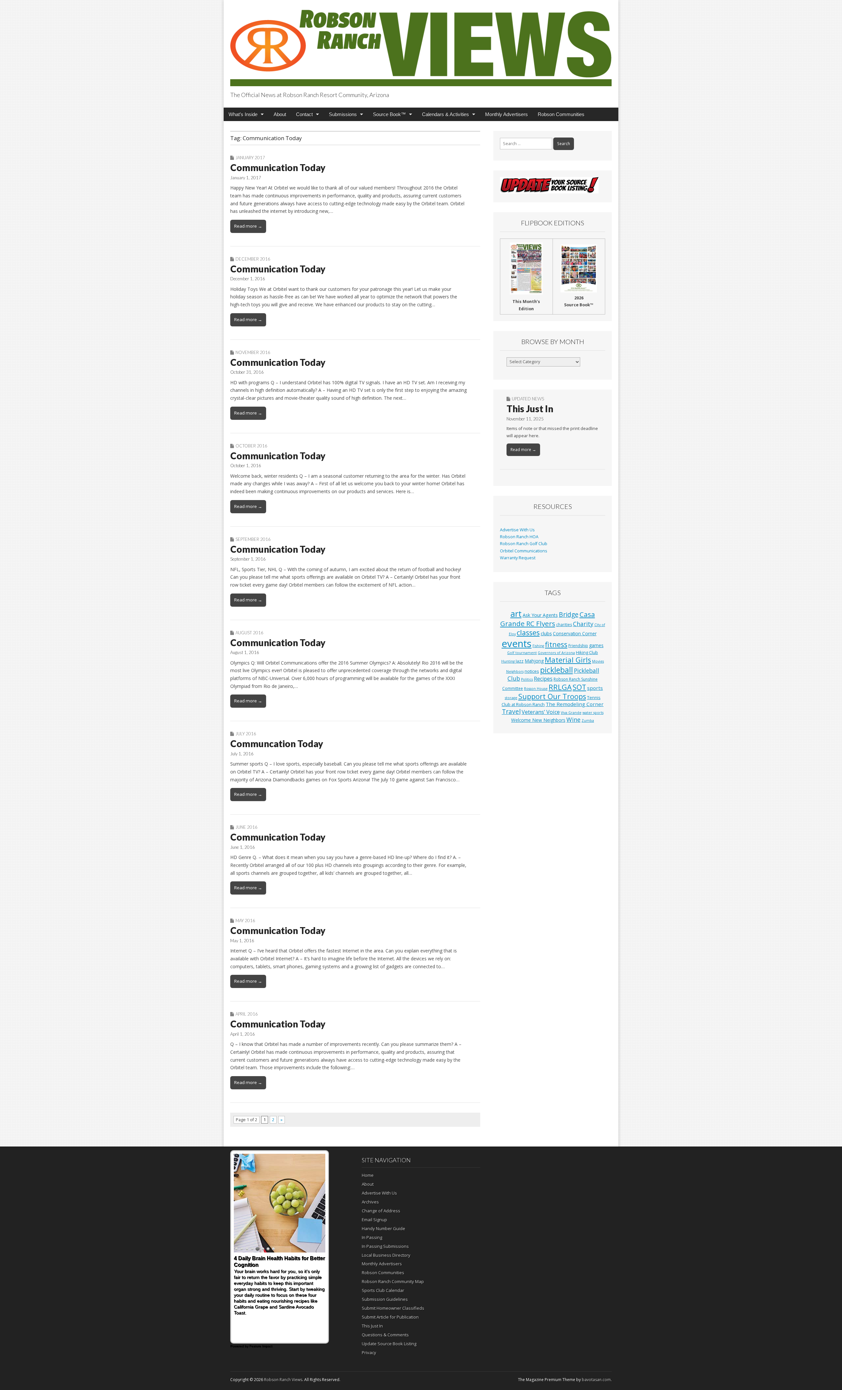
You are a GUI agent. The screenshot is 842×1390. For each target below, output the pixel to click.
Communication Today (277, 167)
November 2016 (252, 352)
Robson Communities (561, 114)
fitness (556, 644)
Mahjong (534, 661)
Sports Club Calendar (383, 1290)
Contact (304, 114)
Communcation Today (276, 743)
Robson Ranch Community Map (393, 1281)
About (280, 114)
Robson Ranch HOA (519, 537)
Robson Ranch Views (283, 1379)
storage (511, 697)
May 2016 (245, 920)
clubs (546, 633)
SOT (579, 687)
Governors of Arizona (556, 652)
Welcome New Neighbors (538, 720)
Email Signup (374, 1220)
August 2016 (249, 632)
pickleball (556, 670)
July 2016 (245, 733)
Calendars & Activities (445, 114)
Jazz (520, 661)
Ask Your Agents (540, 615)
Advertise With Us (517, 530)
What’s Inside (243, 114)
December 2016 (252, 259)
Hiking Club (587, 652)
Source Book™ (389, 114)
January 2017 (250, 157)
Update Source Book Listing (389, 1344)
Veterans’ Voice (541, 712)
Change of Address (381, 1211)
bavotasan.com (596, 1379)
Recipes (543, 678)
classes (528, 632)
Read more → (248, 226)
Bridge (569, 614)
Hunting (508, 661)
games (596, 645)
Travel (511, 711)
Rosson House (536, 688)
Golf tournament (522, 652)
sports (595, 688)
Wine (573, 719)
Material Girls (568, 660)
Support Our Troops (552, 696)
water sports (593, 712)
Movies (598, 661)
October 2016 (251, 445)
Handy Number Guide (383, 1228)
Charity (583, 624)
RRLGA (560, 687)
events (517, 643)
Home (368, 1175)
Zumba (588, 720)
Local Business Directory (386, 1255)
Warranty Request (517, 558)
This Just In (530, 408)
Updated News (528, 398)
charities (564, 624)
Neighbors (515, 671)
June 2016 (246, 827)
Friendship (578, 645)
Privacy (369, 1352)
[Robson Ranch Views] (421, 44)
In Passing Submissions (385, 1246)
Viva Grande (571, 712)
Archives (370, 1202)
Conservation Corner (575, 633)
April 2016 (246, 1014)
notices (532, 671)
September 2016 (253, 539)
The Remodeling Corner (575, 704)
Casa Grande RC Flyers (547, 619)
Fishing (538, 646)
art (516, 613)
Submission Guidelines (385, 1299)
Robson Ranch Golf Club (523, 543)
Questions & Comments (385, 1335)
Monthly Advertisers (506, 114)
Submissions (343, 114)
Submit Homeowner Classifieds (393, 1308)
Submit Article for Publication (390, 1317)
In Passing (372, 1237)
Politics (527, 679)
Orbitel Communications (523, 551)
